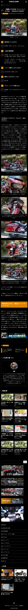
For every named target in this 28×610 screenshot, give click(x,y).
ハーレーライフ (6, 546)
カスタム (5, 537)
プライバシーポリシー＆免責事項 (17, 605)
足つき (4, 561)
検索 (25, 462)
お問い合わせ (7, 605)
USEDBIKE (5, 531)
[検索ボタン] (26, 2)
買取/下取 (5, 558)
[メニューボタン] (2, 2)
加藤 (14, 371)
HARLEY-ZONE (6, 528)
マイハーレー (5, 13)
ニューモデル (6, 543)
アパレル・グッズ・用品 (8, 534)
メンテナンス (6, 552)
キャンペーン (6, 540)
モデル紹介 (5, 555)
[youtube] (14, 603)
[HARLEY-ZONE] (14, 2)
